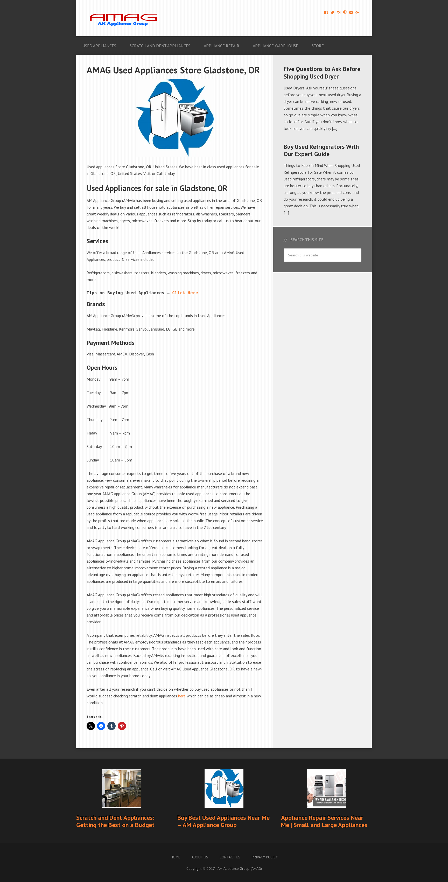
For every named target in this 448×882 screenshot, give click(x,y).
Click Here (185, 292)
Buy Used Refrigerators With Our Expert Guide (321, 150)
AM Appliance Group (125, 18)
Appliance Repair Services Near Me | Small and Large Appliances (324, 821)
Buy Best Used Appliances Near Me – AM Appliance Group (223, 821)
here (182, 695)
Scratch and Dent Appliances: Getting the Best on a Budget (115, 821)
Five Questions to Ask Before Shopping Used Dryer (322, 72)
